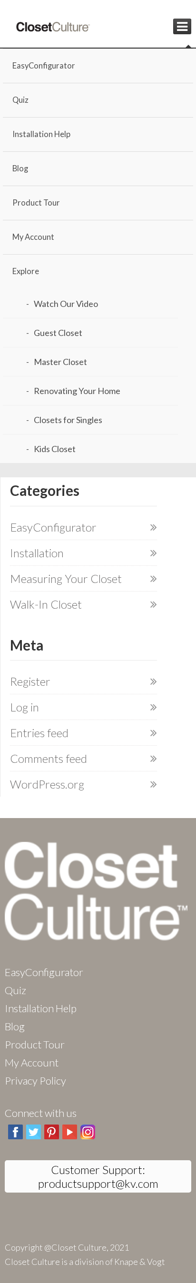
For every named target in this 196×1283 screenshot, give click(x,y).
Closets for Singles (68, 420)
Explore (25, 271)
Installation (37, 553)
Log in (24, 707)
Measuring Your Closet (66, 578)
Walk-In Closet (46, 604)
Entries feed (39, 733)
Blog (20, 168)
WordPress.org (47, 784)
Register (30, 681)
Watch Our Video (66, 303)
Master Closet (60, 361)
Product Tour (36, 202)
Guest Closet (58, 332)
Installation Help (41, 134)
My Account (33, 237)
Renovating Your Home (77, 390)
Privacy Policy (35, 1080)
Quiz (20, 100)
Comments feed (48, 758)
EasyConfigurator (43, 65)
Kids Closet (55, 449)
